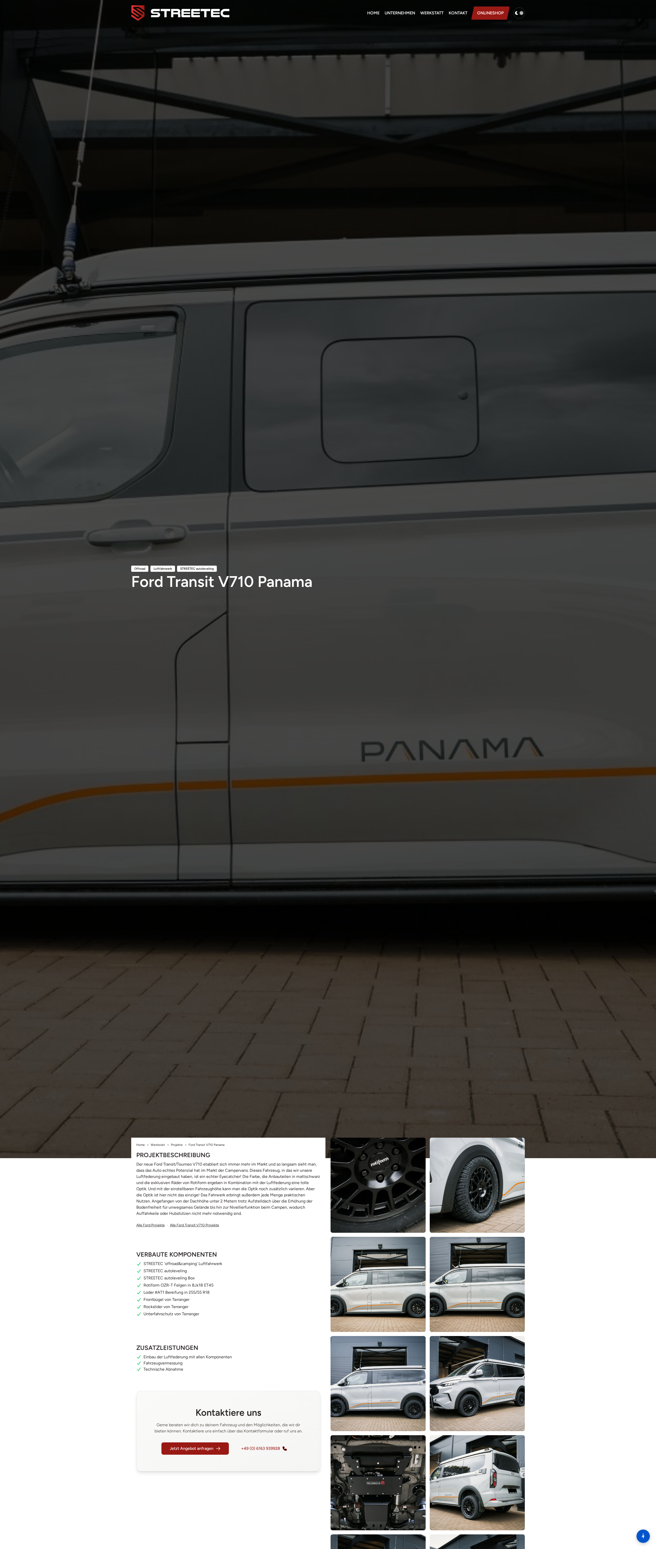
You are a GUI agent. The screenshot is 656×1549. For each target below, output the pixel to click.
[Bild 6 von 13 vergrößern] (477, 1383)
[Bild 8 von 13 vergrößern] (477, 1482)
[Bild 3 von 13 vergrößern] (378, 1284)
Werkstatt (432, 13)
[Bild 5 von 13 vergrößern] (378, 1383)
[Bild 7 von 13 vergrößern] (378, 1482)
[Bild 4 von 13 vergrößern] (477, 1284)
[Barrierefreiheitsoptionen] (643, 1536)
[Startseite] (180, 13)
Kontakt (458, 13)
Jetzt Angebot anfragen (191, 1448)
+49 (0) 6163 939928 (260, 1448)
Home (373, 13)
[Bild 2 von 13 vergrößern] (477, 1185)
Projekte (177, 1145)
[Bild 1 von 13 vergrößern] (378, 1185)
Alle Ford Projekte (150, 1225)
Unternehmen (400, 13)
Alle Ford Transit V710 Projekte (194, 1225)
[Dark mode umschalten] (519, 13)
